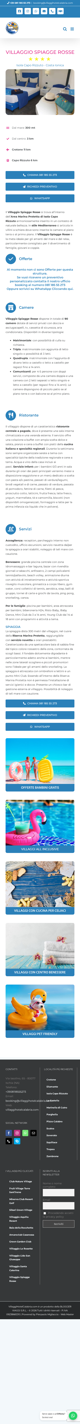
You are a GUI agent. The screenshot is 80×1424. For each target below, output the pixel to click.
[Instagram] (17, 1133)
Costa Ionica (55, 65)
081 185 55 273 (55, 285)
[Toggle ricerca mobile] (65, 29)
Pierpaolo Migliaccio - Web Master (55, 1314)
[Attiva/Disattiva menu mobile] (72, 29)
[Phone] (9, 1141)
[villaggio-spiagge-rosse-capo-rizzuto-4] (40, 92)
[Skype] (17, 1141)
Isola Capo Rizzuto (29, 65)
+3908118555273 (16, 1091)
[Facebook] (9, 1133)
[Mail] (33, 1133)
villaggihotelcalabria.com (22, 1109)
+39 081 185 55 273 (20, 2)
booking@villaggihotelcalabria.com (53, 2)
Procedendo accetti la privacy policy (58, 1214)
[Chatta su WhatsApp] (73, 1416)
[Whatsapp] (25, 1133)
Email (46, 1200)
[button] (8, 92)
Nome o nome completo (52, 1185)
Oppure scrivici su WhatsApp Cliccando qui (40, 289)
